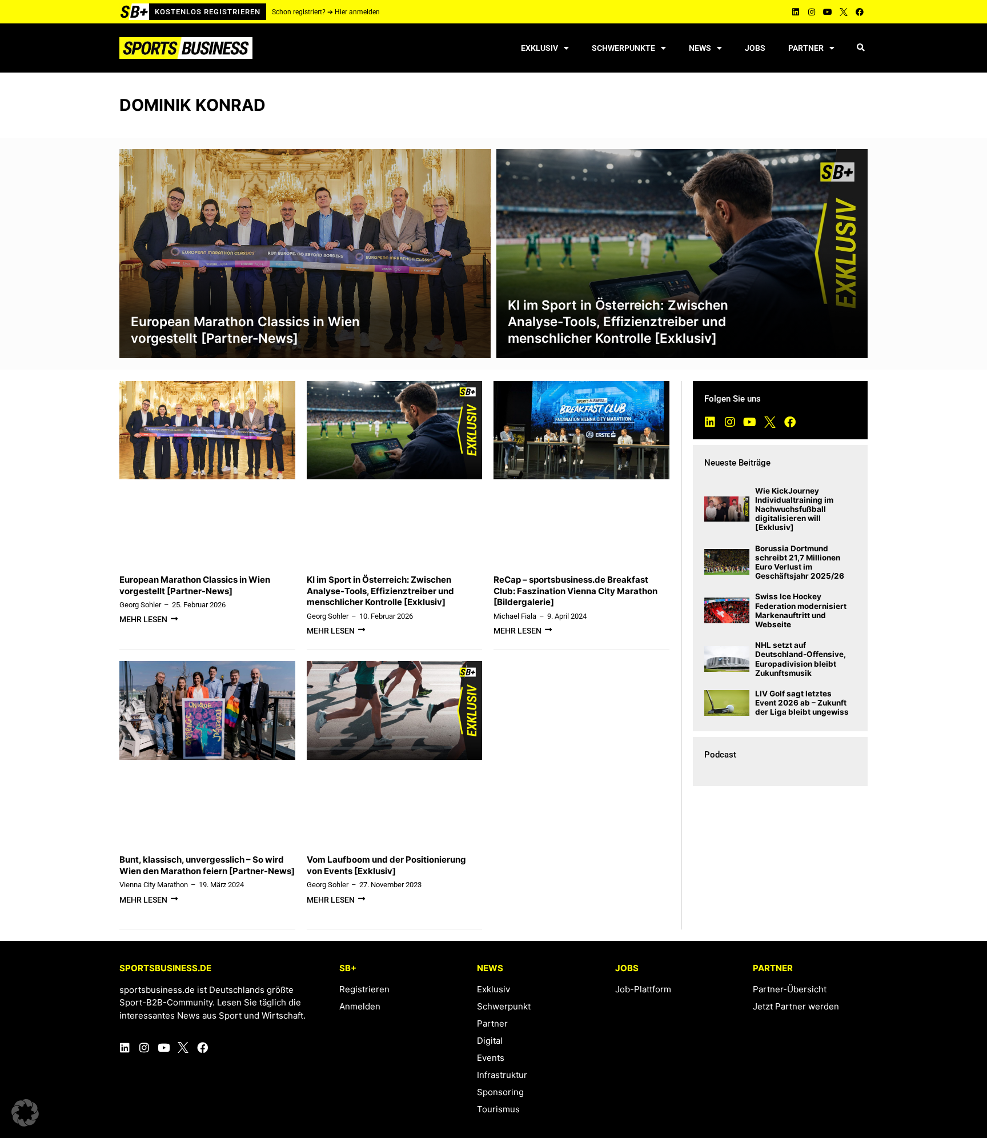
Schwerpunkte (623, 48)
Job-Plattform (643, 989)
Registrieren (364, 989)
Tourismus (498, 1109)
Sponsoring (500, 1092)
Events (490, 1057)
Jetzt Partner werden (796, 1006)
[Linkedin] (796, 12)
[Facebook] (860, 12)
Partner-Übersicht (789, 989)
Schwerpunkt (504, 1006)
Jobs (755, 48)
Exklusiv (539, 48)
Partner (806, 48)
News (700, 48)
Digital (490, 1040)
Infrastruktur (502, 1074)
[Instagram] (812, 12)
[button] (860, 48)
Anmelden (359, 1006)
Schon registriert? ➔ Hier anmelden (326, 12)
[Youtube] (828, 12)
